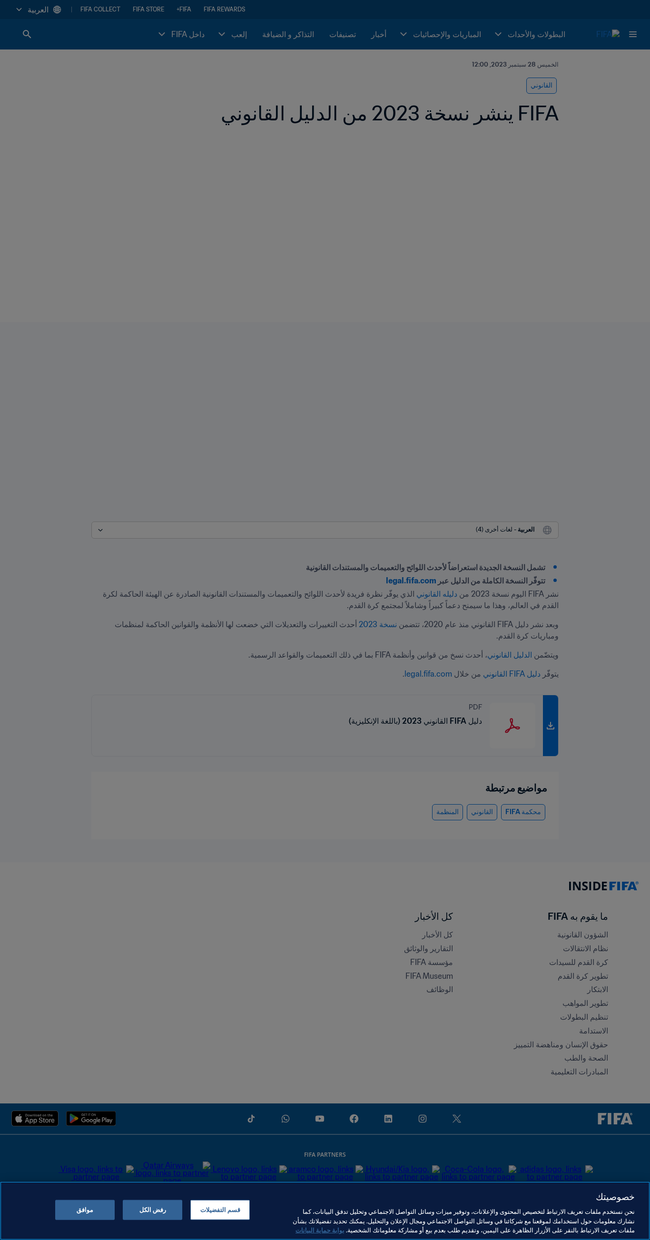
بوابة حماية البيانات (320, 1230)
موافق (85, 1210)
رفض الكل (152, 1210)
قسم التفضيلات (220, 1210)
